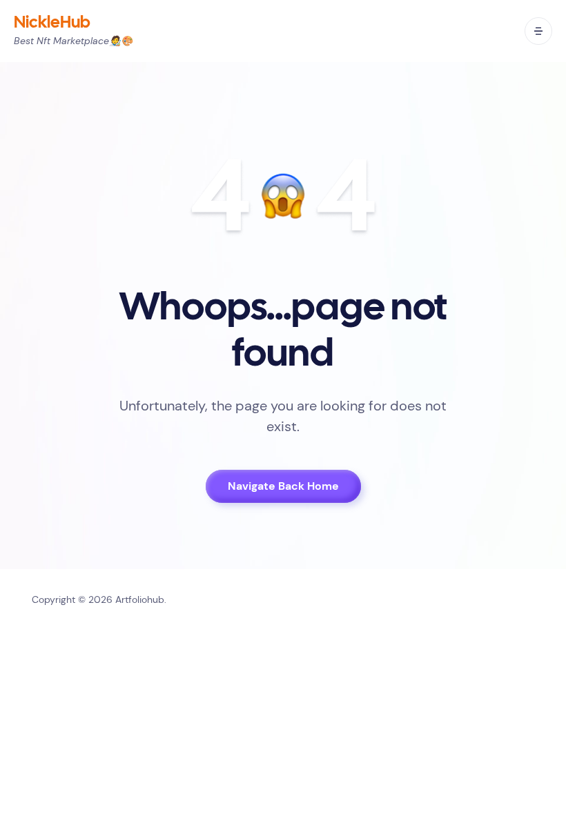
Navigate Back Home (283, 486)
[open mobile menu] (538, 31)
